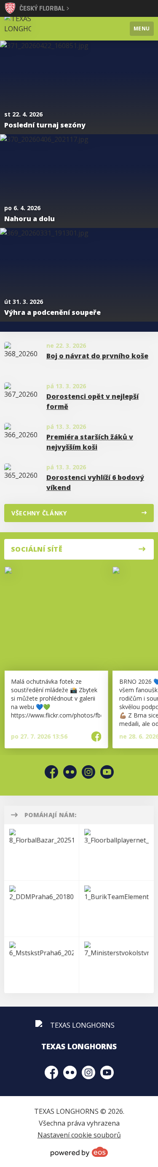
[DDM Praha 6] (41, 909)
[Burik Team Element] (116, 909)
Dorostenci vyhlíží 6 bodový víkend (95, 482)
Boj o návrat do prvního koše (97, 355)
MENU (142, 28)
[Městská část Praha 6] (41, 965)
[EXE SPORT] (116, 852)
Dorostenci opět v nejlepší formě (92, 401)
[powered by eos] (79, 1152)
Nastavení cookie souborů (79, 1135)
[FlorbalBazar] (41, 852)
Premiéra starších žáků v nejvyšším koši (89, 442)
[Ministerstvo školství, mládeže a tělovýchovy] (116, 965)
